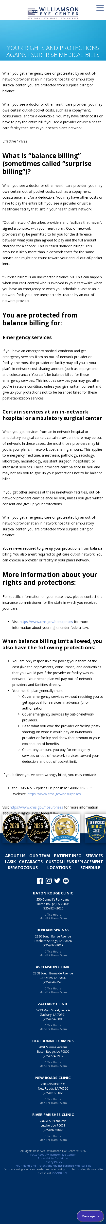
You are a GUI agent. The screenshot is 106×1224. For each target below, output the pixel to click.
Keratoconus (23, 867)
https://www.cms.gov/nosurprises (46, 621)
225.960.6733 (60, 1173)
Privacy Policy (53, 1162)
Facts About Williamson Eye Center (53, 1154)
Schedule (90, 867)
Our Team (39, 855)
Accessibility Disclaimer (53, 1158)
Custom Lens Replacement (74, 861)
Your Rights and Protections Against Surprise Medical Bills (53, 1165)
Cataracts (31, 861)
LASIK (10, 861)
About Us (15, 855)
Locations (59, 867)
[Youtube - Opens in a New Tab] (66, 880)
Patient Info (68, 855)
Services (94, 855)
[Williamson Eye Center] (53, 13)
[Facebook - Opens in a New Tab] (40, 880)
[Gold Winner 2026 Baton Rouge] (12, 828)
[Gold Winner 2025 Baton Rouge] (36, 828)
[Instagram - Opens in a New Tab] (48, 880)
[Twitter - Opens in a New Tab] (57, 880)
